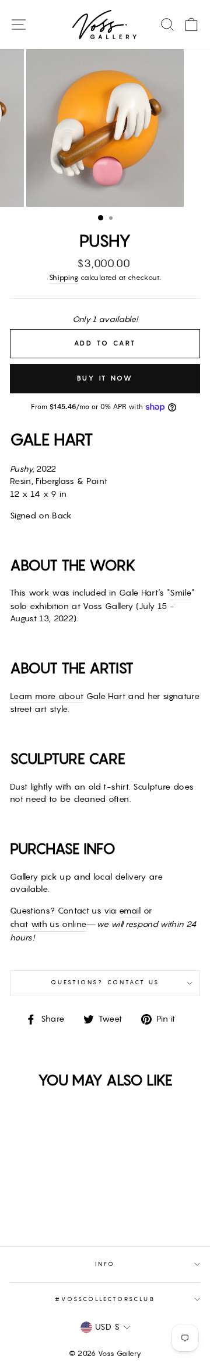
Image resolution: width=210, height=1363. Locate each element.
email (130, 910)
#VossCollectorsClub (105, 1299)
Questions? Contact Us (105, 982)
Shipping (64, 277)
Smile (180, 592)
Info (105, 1264)
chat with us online (48, 924)
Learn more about (46, 696)
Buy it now (105, 378)
